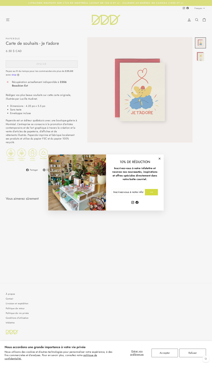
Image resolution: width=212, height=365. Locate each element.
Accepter (165, 353)
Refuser (192, 353)
